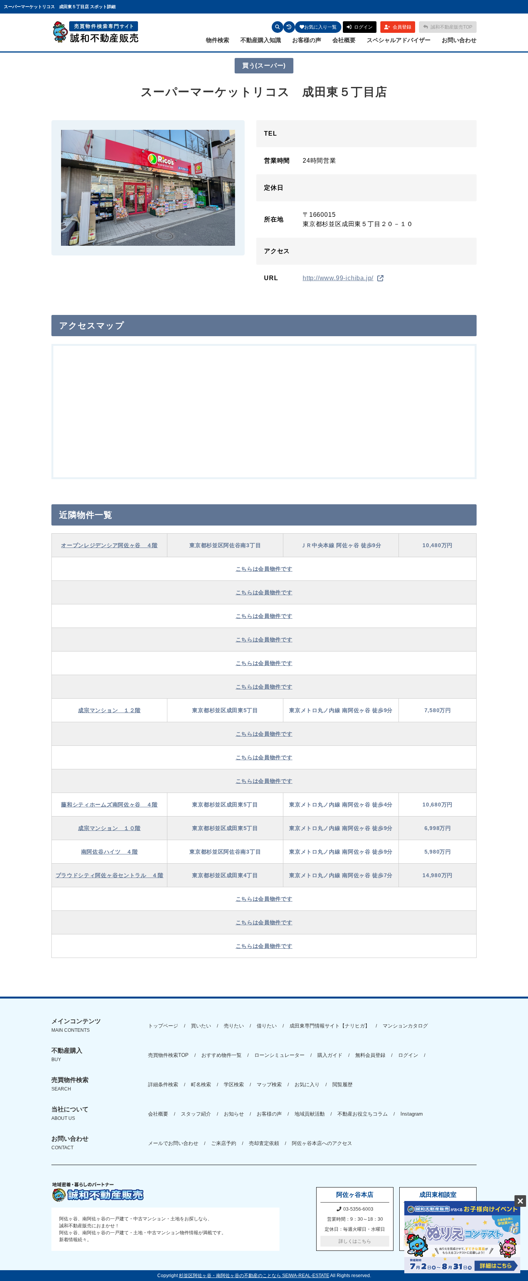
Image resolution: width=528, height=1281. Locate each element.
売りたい (234, 1026)
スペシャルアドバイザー (399, 40)
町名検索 (201, 1084)
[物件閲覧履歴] (289, 27)
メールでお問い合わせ (173, 1143)
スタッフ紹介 (196, 1114)
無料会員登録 (370, 1055)
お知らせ (234, 1114)
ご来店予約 (223, 1143)
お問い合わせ (459, 40)
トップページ (163, 1026)
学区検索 (234, 1084)
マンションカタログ (405, 1026)
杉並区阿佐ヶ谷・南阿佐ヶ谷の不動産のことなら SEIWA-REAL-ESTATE (254, 1275)
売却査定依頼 (264, 1143)
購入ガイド (329, 1055)
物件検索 (217, 40)
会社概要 (344, 40)
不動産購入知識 (260, 40)
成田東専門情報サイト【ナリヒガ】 (330, 1026)
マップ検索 (269, 1084)
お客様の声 (306, 40)
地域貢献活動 (310, 1114)
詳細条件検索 (163, 1084)
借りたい (267, 1026)
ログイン (408, 1055)
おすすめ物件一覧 (221, 1055)
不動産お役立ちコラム (362, 1114)
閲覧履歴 (342, 1084)
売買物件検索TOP (168, 1055)
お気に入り (307, 1084)
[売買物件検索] (277, 27)
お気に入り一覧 (320, 27)
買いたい (201, 1026)
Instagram (411, 1114)
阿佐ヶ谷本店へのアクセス (322, 1143)
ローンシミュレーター (279, 1055)
